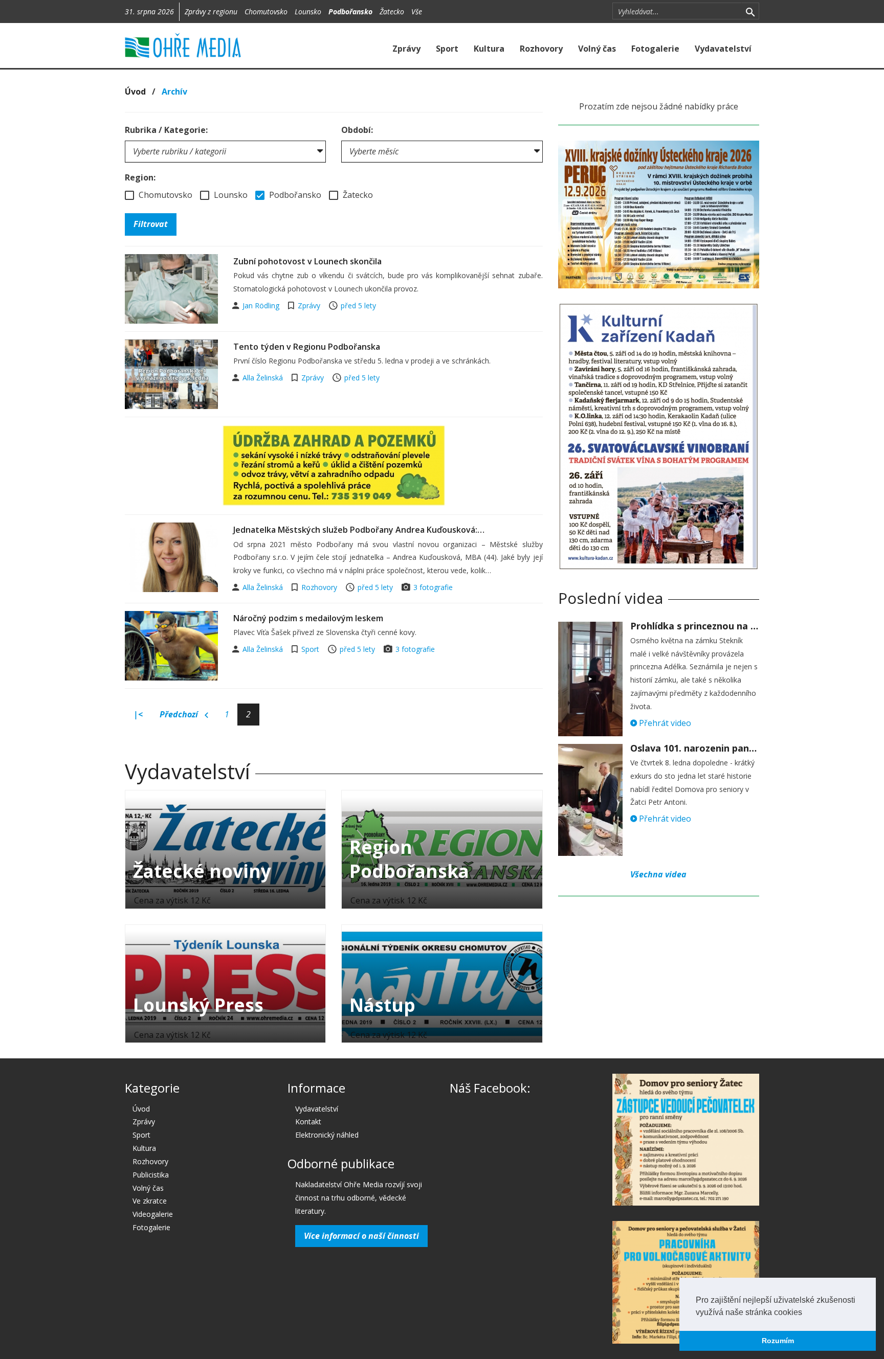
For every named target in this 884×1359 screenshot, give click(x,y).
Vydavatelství (723, 48)
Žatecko (392, 11)
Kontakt (308, 1121)
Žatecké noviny (202, 871)
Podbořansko (350, 11)
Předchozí (180, 714)
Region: (140, 177)
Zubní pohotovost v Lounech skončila (307, 261)
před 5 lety (358, 305)
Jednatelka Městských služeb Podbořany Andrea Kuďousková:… (358, 529)
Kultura (489, 48)
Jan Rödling (261, 305)
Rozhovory (541, 48)
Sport (447, 48)
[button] (805, 1313)
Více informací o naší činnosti (361, 1235)
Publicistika (150, 1175)
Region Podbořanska (409, 859)
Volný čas (597, 48)
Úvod (135, 91)
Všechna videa (658, 874)
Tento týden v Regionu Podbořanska (306, 346)
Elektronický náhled (327, 1135)
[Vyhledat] (750, 11)
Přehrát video (664, 723)
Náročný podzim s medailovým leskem (308, 618)
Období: (357, 129)
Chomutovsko (266, 11)
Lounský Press (198, 1005)
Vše (416, 11)
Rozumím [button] (778, 1341)
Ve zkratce (149, 1201)
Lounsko (308, 11)
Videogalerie (152, 1214)
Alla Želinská (263, 377)
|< (138, 714)
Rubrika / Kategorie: (166, 129)
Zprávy (406, 48)
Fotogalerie (655, 48)
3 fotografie (433, 587)
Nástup (382, 1005)
